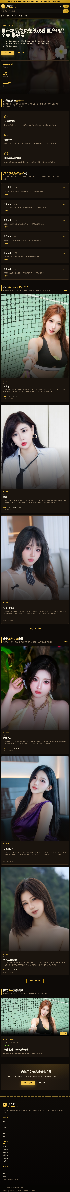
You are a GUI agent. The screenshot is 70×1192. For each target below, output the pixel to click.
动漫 (26, 16)
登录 (60, 6)
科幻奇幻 (5, 1149)
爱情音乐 (5, 1152)
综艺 (20, 16)
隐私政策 (19, 1191)
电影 (8, 16)
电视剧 (14, 16)
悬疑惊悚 (5, 1155)
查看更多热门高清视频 (35, 629)
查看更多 (6, 194)
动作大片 (5, 1146)
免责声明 (32, 1191)
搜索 (65, 11)
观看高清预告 (21, 53)
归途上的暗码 (9, 607)
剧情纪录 (5, 1161)
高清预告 (5, 1176)
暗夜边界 (7, 738)
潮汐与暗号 (8, 849)
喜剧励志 (5, 1158)
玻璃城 (6, 386)
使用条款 (26, 1191)
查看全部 (66, 290)
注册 (66, 6)
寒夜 (5, 497)
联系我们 (12, 1191)
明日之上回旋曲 (10, 959)
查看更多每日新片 (35, 980)
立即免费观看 (7, 53)
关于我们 (5, 1191)
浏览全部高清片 (28, 1083)
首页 (2, 16)
